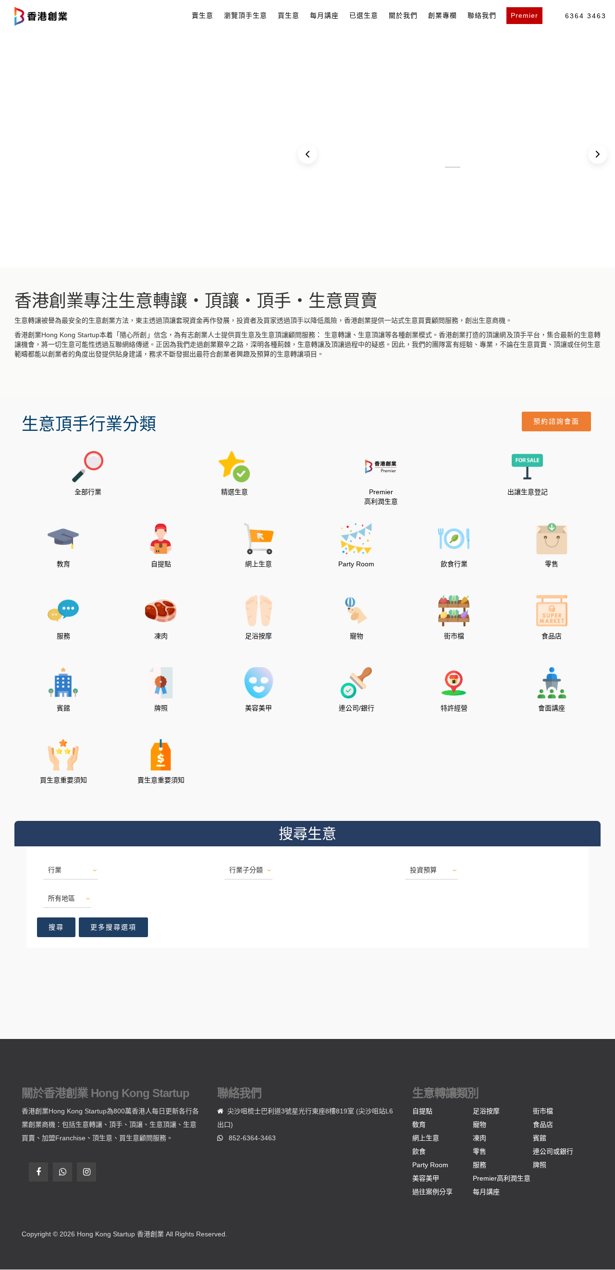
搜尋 (56, 927)
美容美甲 (425, 1178)
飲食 (419, 1151)
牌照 (539, 1165)
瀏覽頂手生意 (245, 15)
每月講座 (324, 15)
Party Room (430, 1165)
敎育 (419, 1124)
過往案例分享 (432, 1192)
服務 (479, 1165)
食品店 (543, 1124)
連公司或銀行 (553, 1151)
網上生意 (425, 1138)
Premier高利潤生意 (501, 1178)
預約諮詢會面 (556, 421)
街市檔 (543, 1111)
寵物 (479, 1124)
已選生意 (363, 15)
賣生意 (202, 15)
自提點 (422, 1111)
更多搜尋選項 (113, 927)
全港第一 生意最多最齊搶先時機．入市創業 (452, 167)
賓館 (539, 1138)
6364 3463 (585, 16)
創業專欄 (442, 15)
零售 (479, 1151)
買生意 (288, 15)
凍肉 (479, 1138)
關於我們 (403, 15)
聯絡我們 (481, 15)
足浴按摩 (486, 1111)
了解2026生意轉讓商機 (81, 151)
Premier (524, 15)
